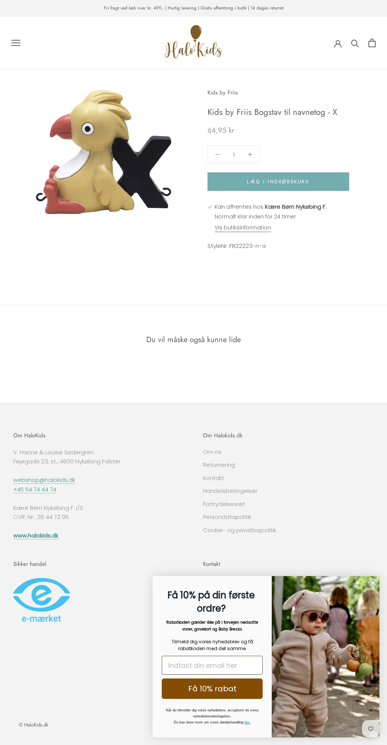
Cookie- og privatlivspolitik (239, 530)
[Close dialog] (372, 583)
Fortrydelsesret (224, 504)
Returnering (219, 465)
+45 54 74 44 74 (34, 489)
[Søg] (355, 43)
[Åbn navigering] (15, 43)
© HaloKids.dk (33, 724)
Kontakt (213, 478)
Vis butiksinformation (243, 227)
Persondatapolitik (227, 517)
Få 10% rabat (212, 688)
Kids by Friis (222, 92)
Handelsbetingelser (230, 491)
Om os (212, 452)
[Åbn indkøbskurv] (372, 43)
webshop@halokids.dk (44, 480)
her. (248, 722)
